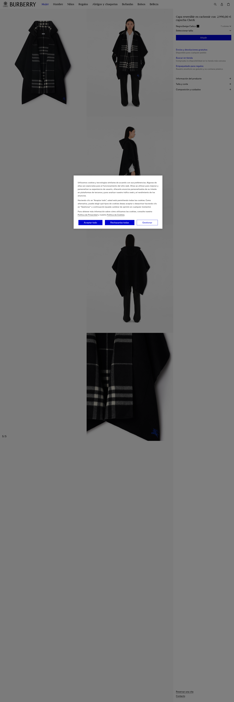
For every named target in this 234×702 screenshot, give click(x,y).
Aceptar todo (90, 222)
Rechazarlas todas (119, 222)
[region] (118, 202)
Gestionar (147, 222)
